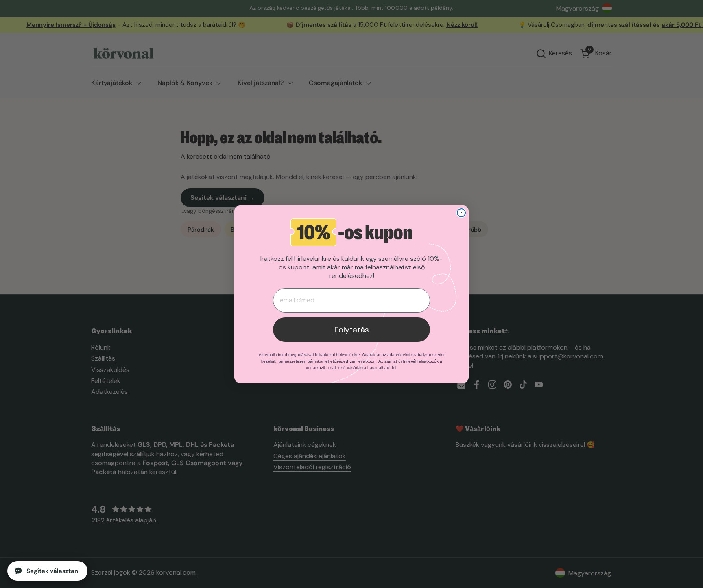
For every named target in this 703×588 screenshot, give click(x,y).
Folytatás (351, 329)
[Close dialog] (461, 213)
